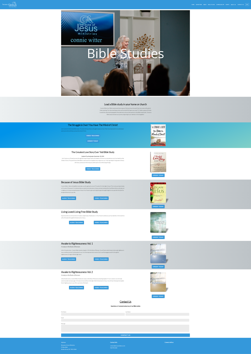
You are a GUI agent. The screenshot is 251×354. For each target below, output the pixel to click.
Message (63, 323)
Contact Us (241, 4)
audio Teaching (68, 198)
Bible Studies (211, 4)
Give (247, 4)
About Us (233, 4)
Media (204, 4)
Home (193, 4)
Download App (220, 4)
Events (227, 4)
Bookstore (199, 4)
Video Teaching (92, 135)
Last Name (128, 311)
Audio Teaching (76, 222)
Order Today (92, 141)
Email (62, 317)
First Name (63, 311)
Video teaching (92, 169)
